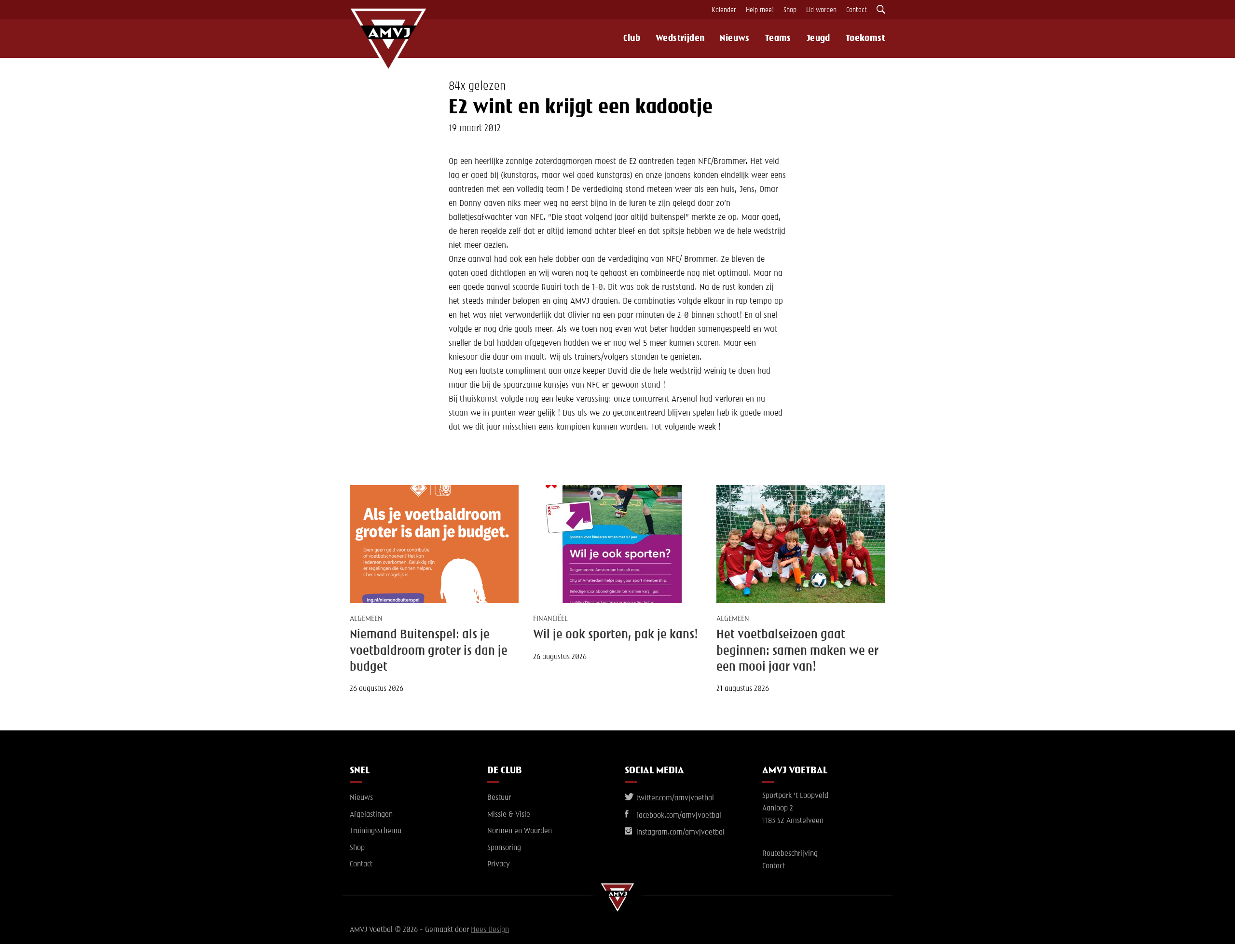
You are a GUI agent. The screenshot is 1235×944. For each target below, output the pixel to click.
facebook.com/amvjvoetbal (677, 816)
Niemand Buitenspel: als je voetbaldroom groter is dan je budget (429, 651)
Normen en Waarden (519, 831)
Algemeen (366, 619)
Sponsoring (504, 848)
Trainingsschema (375, 831)
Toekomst (865, 38)
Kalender (724, 10)
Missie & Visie (508, 815)
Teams (778, 38)
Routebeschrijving (790, 854)
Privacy (498, 864)
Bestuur (499, 798)
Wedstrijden (680, 38)
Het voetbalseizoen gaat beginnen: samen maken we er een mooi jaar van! (797, 651)
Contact (856, 10)
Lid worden (821, 10)
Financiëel (550, 619)
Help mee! (760, 10)
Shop (789, 10)
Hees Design (490, 930)
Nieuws (734, 38)
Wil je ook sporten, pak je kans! (615, 635)
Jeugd (818, 38)
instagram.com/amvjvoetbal (679, 832)
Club (631, 38)
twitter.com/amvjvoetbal (674, 798)
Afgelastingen (371, 815)
